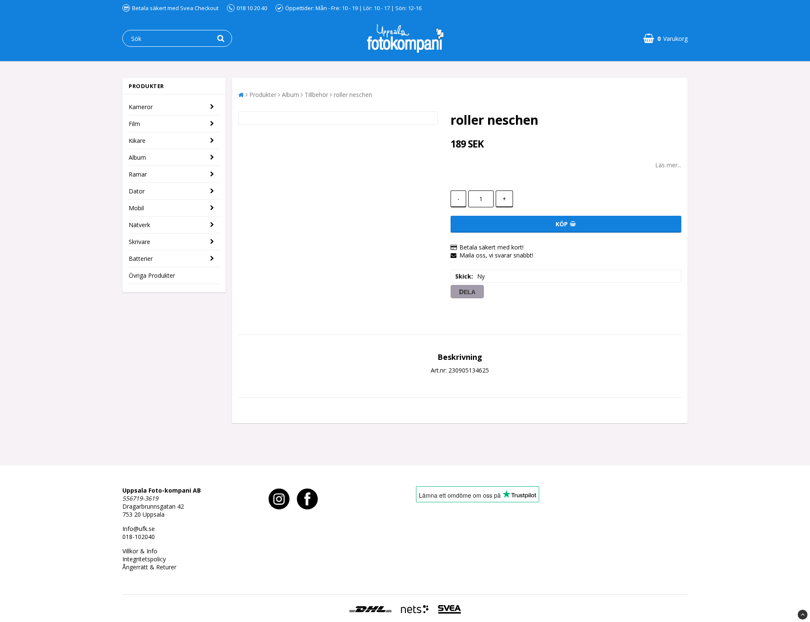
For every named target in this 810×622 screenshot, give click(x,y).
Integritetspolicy (144, 559)
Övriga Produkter (152, 275)
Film (134, 124)
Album (137, 157)
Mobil (136, 208)
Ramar (138, 174)
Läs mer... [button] (668, 165)
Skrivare (139, 242)
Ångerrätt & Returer (149, 567)
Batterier (141, 259)
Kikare (137, 141)
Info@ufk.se (138, 529)
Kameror (141, 107)
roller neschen (353, 95)
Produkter (262, 95)
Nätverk (139, 225)
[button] (665, 38)
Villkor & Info (139, 551)
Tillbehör (316, 95)
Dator (137, 191)
